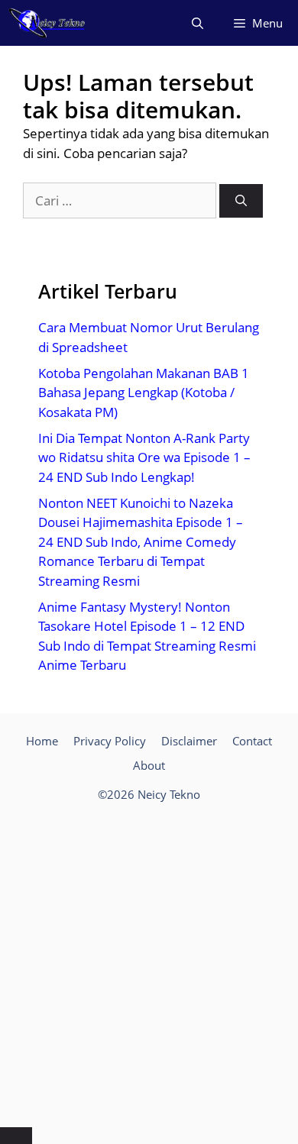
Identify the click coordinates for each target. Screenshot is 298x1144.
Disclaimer (189, 740)
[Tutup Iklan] (16, 1135)
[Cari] (241, 201)
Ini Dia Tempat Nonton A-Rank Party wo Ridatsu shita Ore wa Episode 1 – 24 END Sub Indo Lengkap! (144, 457)
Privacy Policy (109, 740)
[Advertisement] (149, 967)
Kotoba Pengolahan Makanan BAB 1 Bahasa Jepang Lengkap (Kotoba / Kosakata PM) (143, 392)
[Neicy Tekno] (47, 23)
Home (42, 740)
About (149, 765)
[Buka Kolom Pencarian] (198, 23)
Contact (252, 740)
